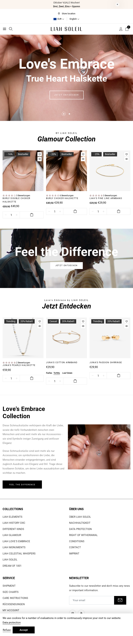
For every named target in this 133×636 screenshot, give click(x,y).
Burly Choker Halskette (62, 198)
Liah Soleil (10, 559)
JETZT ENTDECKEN (66, 95)
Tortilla (57, 373)
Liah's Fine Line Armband (106, 198)
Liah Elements (12, 516)
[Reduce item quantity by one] (6, 215)
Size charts (11, 592)
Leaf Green (67, 373)
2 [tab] (69, 114)
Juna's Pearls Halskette (19, 365)
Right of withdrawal (83, 535)
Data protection (80, 529)
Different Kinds (13, 529)
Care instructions (15, 598)
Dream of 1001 (12, 565)
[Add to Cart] (31, 214)
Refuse (7, 630)
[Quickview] (39, 159)
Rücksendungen (14, 604)
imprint (74, 553)
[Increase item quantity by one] (17, 215)
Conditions (76, 541)
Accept (24, 630)
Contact (75, 547)
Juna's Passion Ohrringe (106, 362)
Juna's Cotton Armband (62, 362)
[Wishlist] (39, 154)
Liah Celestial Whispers (19, 553)
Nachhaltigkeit (79, 522)
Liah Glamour (12, 535)
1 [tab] (63, 114)
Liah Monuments (14, 547)
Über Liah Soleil (80, 516)
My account (11, 610)
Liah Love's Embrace (16, 541)
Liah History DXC (14, 522)
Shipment (9, 585)
